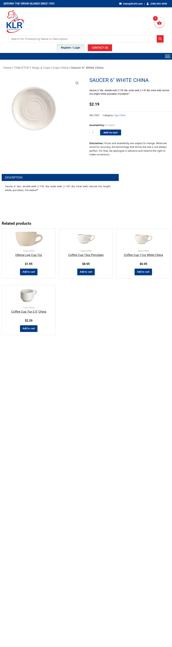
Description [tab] (13, 177)
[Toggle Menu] (167, 56)
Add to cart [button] (29, 271)
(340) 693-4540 (158, 3)
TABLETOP (22, 67)
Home (7, 67)
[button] (77, 83)
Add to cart (110, 132)
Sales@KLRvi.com (133, 3)
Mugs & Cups (41, 67)
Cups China (61, 67)
